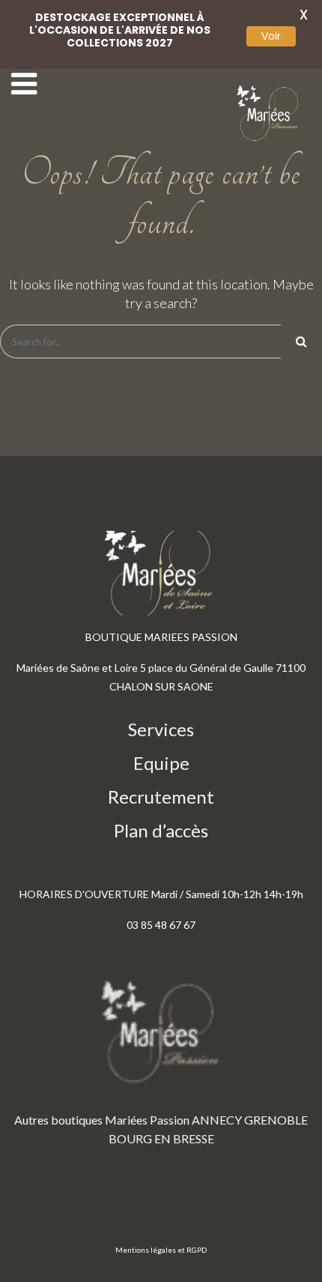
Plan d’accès (161, 830)
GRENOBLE (276, 1120)
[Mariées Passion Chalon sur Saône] (269, 113)
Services (161, 729)
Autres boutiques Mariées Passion (101, 1120)
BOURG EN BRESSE (161, 1138)
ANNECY (217, 1120)
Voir (271, 35)
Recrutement (161, 796)
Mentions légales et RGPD (161, 1249)
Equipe (161, 763)
